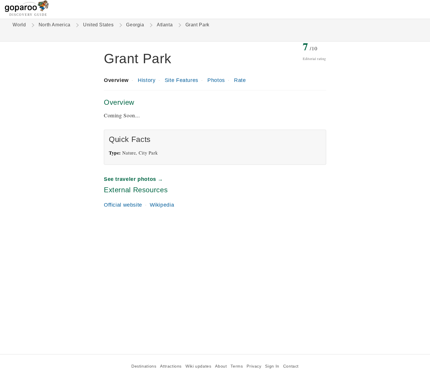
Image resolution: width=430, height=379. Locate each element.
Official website (123, 205)
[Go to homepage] (27, 10)
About (221, 366)
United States (98, 24)
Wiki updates (198, 366)
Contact (291, 366)
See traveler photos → (133, 179)
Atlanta (165, 24)
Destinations (143, 366)
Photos (216, 80)
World (19, 24)
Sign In (272, 366)
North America (54, 24)
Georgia (135, 24)
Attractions (171, 366)
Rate (240, 80)
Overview (116, 80)
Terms (237, 366)
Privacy (254, 366)
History (146, 80)
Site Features (181, 80)
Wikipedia (162, 205)
